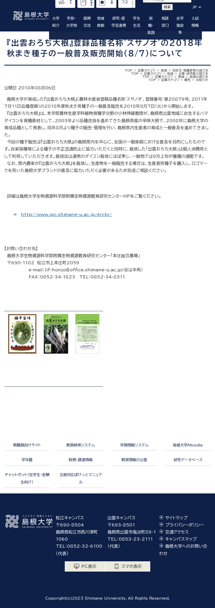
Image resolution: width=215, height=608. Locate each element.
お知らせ (202, 79)
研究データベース (188, 460)
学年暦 (27, 460)
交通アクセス (177, 532)
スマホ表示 (131, 566)
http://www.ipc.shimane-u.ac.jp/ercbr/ (66, 214)
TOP (128, 70)
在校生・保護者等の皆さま (190, 70)
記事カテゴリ (146, 70)
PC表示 (88, 566)
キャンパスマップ (181, 539)
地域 (164, 70)
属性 (187, 79)
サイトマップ (176, 518)
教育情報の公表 (134, 460)
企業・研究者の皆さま (193, 73)
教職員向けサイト (27, 445)
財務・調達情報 (81, 460)
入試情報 (195, 22)
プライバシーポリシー (184, 525)
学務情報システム (134, 445)
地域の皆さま (199, 76)
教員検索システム (80, 445)
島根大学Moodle (188, 445)
